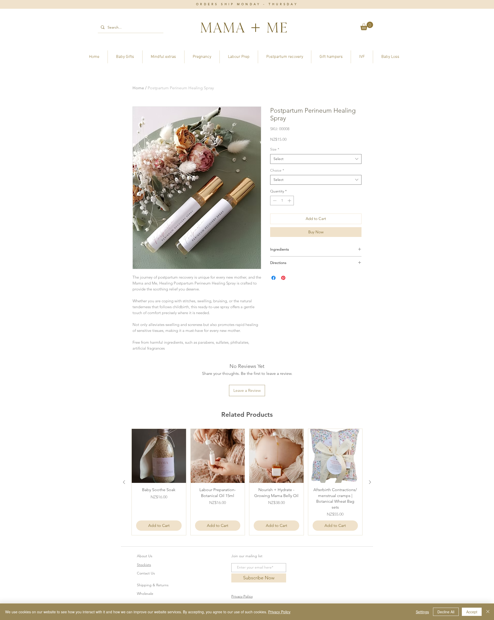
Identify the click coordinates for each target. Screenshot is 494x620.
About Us (144, 556)
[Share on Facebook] (273, 278)
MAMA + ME (244, 27)
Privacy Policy (279, 611)
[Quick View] (159, 456)
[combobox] (315, 159)
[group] (247, 482)
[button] (366, 26)
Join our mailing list (246, 556)
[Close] (488, 612)
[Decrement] (274, 200)
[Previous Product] (124, 482)
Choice (277, 170)
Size (274, 149)
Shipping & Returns (153, 585)
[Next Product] (370, 482)
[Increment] (290, 200)
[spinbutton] (282, 200)
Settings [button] (422, 611)
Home (138, 87)
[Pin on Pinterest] (283, 278)
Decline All (445, 611)
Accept (471, 611)
